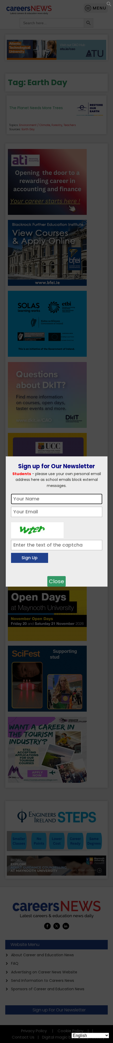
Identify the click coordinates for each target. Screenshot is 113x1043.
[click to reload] (37, 529)
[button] (109, 5)
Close (56, 581)
